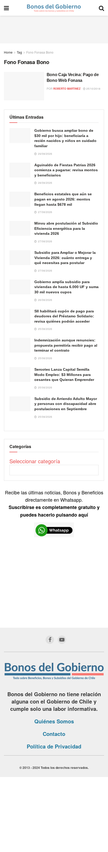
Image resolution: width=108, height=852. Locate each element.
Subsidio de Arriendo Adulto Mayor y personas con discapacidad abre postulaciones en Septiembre (65, 404)
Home (8, 52)
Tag (19, 52)
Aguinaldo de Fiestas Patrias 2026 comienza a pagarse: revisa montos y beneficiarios (66, 170)
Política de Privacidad (54, 746)
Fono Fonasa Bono (39, 52)
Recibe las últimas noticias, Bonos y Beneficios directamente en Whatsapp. (54, 503)
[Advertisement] (54, 29)
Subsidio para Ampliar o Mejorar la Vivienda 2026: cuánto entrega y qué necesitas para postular (65, 257)
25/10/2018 (92, 88)
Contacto (54, 733)
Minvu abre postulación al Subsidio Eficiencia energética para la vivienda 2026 (66, 228)
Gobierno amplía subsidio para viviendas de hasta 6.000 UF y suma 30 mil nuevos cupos (66, 287)
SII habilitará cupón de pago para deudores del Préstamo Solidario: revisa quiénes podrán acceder (64, 316)
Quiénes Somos (54, 721)
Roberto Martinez (66, 88)
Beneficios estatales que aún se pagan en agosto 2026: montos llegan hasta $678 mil (63, 199)
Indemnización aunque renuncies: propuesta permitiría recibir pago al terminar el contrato (65, 345)
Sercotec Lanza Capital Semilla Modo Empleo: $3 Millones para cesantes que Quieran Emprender (64, 374)
